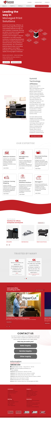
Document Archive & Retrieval (33, 408)
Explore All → (41, 222)
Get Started (6, 62)
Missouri (9, 402)
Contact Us (47, 2)
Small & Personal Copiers (32, 397)
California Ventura (12, 398)
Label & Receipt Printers (31, 399)
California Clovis (11, 395)
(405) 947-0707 (15, 370)
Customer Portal (38, 2)
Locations (30, 2)
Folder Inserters (11, 408)
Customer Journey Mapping (32, 412)
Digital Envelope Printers (13, 407)
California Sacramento (13, 397)
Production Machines (31, 398)
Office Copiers (29, 395)
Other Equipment (11, 410)
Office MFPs (9, 241)
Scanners (28, 402)
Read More (9, 327)
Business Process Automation (32, 405)
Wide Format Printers (42, 241)
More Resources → (40, 295)
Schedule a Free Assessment (42, 6)
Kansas (9, 400)
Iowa (9, 399)
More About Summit (36, 136)
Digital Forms (29, 407)
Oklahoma (10, 403)
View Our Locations (16, 62)
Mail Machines (25, 241)
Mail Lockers (10, 409)
